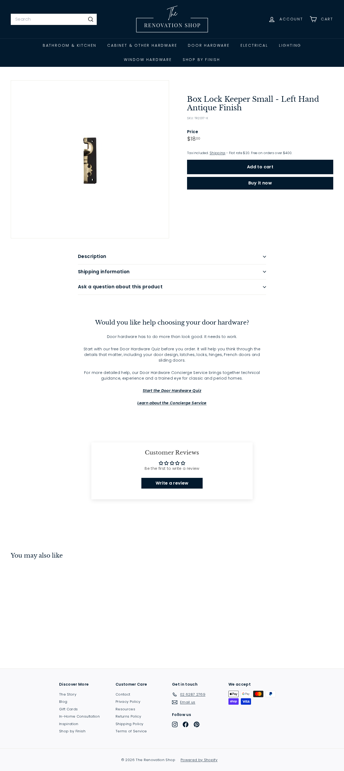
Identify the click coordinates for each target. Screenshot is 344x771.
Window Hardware (148, 59)
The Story (67, 694)
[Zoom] (90, 159)
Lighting (290, 45)
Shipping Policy (129, 723)
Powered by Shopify (199, 759)
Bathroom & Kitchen (69, 45)
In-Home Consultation (79, 716)
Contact (123, 694)
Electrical (254, 45)
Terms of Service (131, 731)
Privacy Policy (128, 701)
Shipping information (104, 271)
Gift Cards (68, 709)
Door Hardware (209, 45)
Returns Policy (128, 716)
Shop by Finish (201, 59)
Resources (125, 709)
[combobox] (54, 19)
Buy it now (260, 183)
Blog (63, 701)
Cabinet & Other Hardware (142, 45)
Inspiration (68, 723)
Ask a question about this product (120, 286)
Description (92, 256)
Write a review (172, 483)
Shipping (217, 153)
